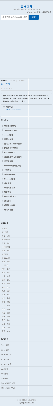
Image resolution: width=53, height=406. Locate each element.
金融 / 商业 (6, 327)
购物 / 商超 (6, 320)
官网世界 (26, 6)
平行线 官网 (8, 139)
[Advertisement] (26, 50)
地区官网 (5, 254)
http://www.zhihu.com (13, 110)
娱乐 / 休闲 (6, 261)
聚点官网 (7, 201)
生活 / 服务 (6, 309)
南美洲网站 (6, 247)
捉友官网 (7, 183)
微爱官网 (7, 192)
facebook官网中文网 (12, 166)
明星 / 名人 (6, 287)
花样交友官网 (9, 205)
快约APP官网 (9, 174)
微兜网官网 (8, 161)
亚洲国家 (5, 232)
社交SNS (12, 81)
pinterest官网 (9, 152)
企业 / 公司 (6, 236)
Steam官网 (5, 345)
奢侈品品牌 (6, 258)
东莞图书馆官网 (10, 126)
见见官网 (7, 170)
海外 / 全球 (6, 298)
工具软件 (5, 265)
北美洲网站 (6, 239)
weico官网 (8, 135)
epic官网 (4, 369)
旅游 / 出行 (6, 280)
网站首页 (4, 81)
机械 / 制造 (6, 291)
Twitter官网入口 (10, 130)
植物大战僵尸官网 (8, 383)
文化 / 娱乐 (6, 276)
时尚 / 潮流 (6, 283)
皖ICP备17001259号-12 (26, 403)
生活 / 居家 (6, 305)
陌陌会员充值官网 (11, 148)
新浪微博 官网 (9, 188)
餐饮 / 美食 (6, 331)
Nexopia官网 (9, 179)
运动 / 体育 (6, 324)
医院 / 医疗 (6, 243)
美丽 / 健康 (6, 316)
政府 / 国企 (6, 269)
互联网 (4, 228)
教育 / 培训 (6, 272)
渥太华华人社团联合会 (13, 144)
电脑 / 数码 (6, 313)
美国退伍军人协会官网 (13, 157)
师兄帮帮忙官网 (10, 196)
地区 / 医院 (6, 250)
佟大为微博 (8, 210)
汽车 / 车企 (6, 294)
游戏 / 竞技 (6, 302)
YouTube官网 (6, 355)
